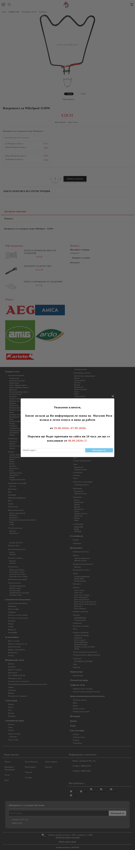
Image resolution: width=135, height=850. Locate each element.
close (112, 396)
